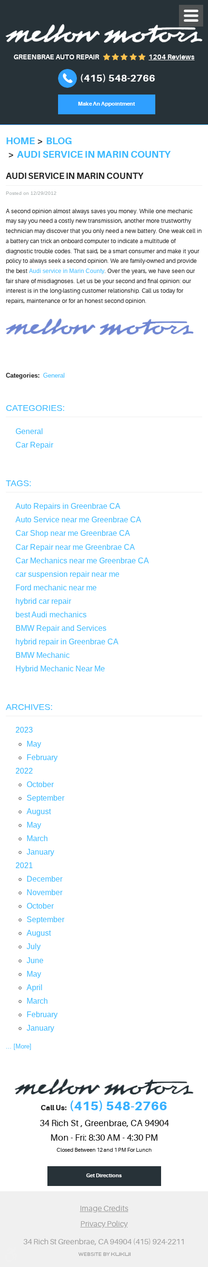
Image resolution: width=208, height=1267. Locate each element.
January (40, 852)
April (35, 987)
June (35, 960)
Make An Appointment (106, 104)
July (34, 946)
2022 (24, 771)
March (37, 838)
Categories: (35, 408)
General (54, 375)
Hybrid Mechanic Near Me (60, 669)
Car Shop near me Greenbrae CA (72, 533)
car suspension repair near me (67, 574)
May (34, 744)
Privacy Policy (104, 1223)
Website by (104, 1254)
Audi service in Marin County (66, 271)
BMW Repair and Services (60, 628)
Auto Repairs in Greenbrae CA (67, 506)
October (40, 784)
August (39, 811)
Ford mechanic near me (56, 588)
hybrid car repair (43, 601)
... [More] (18, 1046)
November (44, 892)
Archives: (29, 707)
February (42, 757)
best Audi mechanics (51, 615)
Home (20, 141)
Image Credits (104, 1208)
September (45, 798)
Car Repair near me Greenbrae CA (75, 547)
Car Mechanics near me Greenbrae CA (82, 561)
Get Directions (104, 1175)
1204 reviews (171, 57)
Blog (59, 141)
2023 (24, 730)
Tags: (18, 483)
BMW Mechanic (42, 655)
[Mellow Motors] (104, 33)
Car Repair (34, 445)
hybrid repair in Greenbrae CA (67, 642)
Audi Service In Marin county (94, 154)
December (44, 879)
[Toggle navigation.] (191, 16)
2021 (24, 865)
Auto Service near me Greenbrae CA (78, 520)
